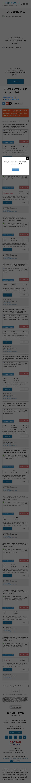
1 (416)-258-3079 (7, 210)
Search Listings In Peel (9, 97)
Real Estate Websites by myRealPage (19, 758)
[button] (15, 732)
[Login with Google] (7, 104)
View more (15, 81)
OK (15, 170)
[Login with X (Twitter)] (10, 104)
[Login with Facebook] (3, 104)
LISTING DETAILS (7, 202)
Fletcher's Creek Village (12, 99)
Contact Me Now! (15, 732)
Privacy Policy (6, 758)
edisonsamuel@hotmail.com (10, 211)
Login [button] (18, 103)
